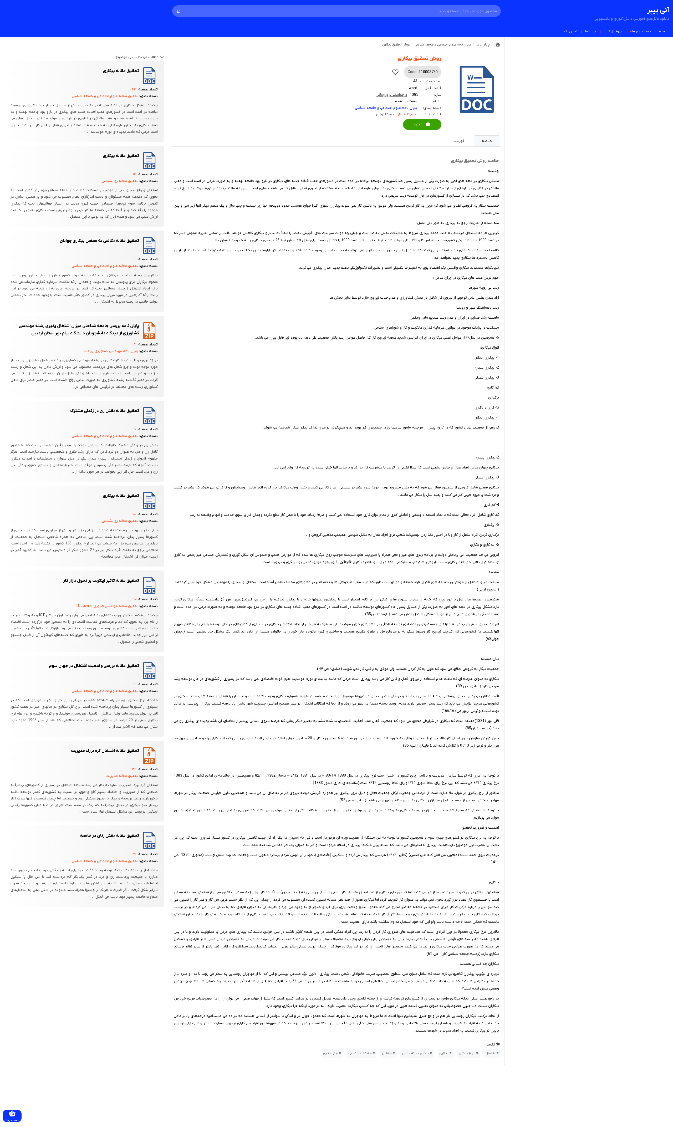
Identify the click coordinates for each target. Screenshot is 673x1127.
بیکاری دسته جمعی (415, 1053)
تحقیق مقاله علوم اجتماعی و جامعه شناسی (105, 96)
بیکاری (443, 1053)
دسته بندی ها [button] (641, 31)
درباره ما (590, 31)
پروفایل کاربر (613, 31)
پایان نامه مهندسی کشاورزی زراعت (111, 351)
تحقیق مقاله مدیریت (121, 775)
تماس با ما (570, 31)
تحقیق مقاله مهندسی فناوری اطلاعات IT (107, 606)
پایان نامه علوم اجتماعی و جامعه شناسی (386, 107)
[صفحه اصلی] (498, 44)
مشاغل (387, 1053)
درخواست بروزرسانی (391, 94)
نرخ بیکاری (330, 1053)
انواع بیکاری (467, 1053)
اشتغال (491, 1053)
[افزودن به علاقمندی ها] (395, 72)
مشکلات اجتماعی (360, 1053)
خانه (662, 31)
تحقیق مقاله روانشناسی (119, 181)
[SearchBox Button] (178, 11)
